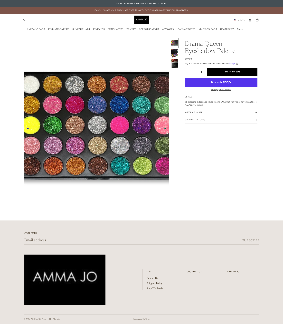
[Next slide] (165, 129)
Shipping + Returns (195, 119)
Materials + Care (193, 112)
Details (188, 96)
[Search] (24, 20)
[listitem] (239, 29)
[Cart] (257, 20)
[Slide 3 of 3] (174, 63)
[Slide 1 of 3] (174, 43)
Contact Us (152, 278)
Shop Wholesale (155, 288)
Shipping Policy (154, 283)
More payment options (221, 90)
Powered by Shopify (51, 319)
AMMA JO (36, 319)
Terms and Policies (141, 319)
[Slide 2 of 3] (174, 53)
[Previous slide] (27, 129)
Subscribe (250, 240)
